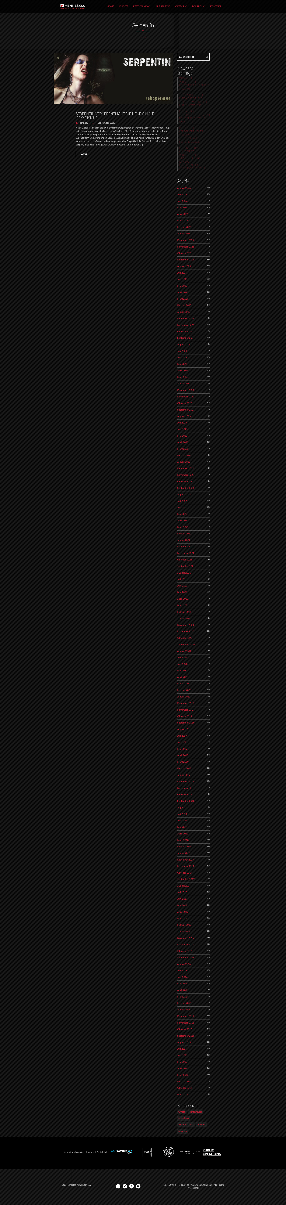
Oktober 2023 (184, 403)
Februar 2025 (184, 305)
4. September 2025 (105, 123)
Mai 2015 (182, 1062)
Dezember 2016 (185, 938)
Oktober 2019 (184, 716)
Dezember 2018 (185, 781)
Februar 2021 (184, 612)
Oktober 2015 (184, 1029)
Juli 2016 (182, 970)
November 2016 (185, 944)
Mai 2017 (182, 905)
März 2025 (183, 299)
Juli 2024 (182, 351)
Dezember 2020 (185, 625)
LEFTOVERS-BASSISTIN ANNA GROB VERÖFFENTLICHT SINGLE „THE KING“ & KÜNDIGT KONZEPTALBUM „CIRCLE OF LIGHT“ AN (192, 158)
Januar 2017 (183, 931)
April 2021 (182, 599)
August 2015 (184, 1042)
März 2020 (183, 683)
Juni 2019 (182, 742)
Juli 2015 (182, 1049)
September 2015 (186, 1036)
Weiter (84, 154)
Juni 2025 (182, 279)
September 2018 (186, 801)
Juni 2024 (182, 357)
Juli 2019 (182, 736)
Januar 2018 (183, 853)
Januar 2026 (183, 233)
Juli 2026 (182, 194)
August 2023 (184, 416)
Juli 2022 (182, 501)
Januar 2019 (183, 775)
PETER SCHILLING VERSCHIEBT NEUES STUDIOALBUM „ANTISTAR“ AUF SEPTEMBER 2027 (191, 135)
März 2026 (183, 220)
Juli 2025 (182, 273)
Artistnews (163, 6)
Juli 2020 (182, 657)
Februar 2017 (184, 925)
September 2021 (186, 566)
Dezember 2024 (185, 318)
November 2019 (185, 710)
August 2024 (184, 344)
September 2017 (186, 879)
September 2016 (186, 957)
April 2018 (182, 834)
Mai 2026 (182, 207)
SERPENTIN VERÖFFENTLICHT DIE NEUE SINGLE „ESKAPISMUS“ (115, 116)
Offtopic (181, 6)
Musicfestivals (185, 1124)
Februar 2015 (184, 1081)
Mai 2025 (182, 286)
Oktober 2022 (184, 481)
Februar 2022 (184, 534)
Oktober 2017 (184, 873)
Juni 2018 (182, 820)
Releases (182, 1131)
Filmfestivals (195, 1112)
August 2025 (184, 266)
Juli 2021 (182, 579)
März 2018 (183, 840)
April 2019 (182, 755)
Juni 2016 (182, 977)
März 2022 (183, 527)
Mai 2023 (182, 436)
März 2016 (183, 997)
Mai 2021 (182, 592)
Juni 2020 (182, 664)
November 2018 (185, 788)
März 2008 (183, 1094)
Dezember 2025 (185, 240)
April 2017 (182, 912)
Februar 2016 (184, 1003)
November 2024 (185, 325)
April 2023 (182, 442)
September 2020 (186, 644)
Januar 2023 (183, 462)
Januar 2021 (183, 618)
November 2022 (185, 475)
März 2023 (183, 449)
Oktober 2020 (184, 638)
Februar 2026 (184, 227)
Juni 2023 (182, 429)
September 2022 (186, 488)
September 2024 (186, 338)
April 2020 (182, 677)
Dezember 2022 (185, 468)
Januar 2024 (183, 383)
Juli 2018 (182, 814)
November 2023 (185, 397)
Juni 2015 (182, 1055)
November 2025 (185, 247)
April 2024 (182, 370)
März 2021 (183, 605)
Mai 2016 (182, 983)
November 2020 (185, 631)
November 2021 (185, 553)
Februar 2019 (184, 768)
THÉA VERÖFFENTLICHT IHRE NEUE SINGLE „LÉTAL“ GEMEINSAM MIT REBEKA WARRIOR (194, 100)
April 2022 (182, 520)
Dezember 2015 (185, 1016)
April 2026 (182, 214)
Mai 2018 (182, 827)
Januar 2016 (183, 1010)
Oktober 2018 (184, 794)
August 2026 (184, 188)
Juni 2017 (182, 899)
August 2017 (184, 886)
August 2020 (184, 651)
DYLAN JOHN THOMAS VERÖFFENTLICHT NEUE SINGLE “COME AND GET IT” (194, 116)
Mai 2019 (182, 749)
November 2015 (185, 1023)
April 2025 (182, 292)
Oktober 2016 (184, 951)
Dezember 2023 (185, 390)
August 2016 (184, 964)
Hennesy (83, 123)
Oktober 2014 (184, 1088)
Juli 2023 (182, 423)
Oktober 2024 (184, 331)
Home (110, 6)
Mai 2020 (182, 670)
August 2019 (184, 729)
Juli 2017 (182, 892)
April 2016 (182, 990)
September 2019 (186, 723)
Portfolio (198, 6)
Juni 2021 (182, 586)
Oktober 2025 (184, 253)
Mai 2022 (182, 514)
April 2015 (182, 1068)
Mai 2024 (182, 364)
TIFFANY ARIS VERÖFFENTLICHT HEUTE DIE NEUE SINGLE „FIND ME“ (194, 83)
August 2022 (184, 494)
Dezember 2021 (185, 546)
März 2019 (183, 762)
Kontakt (215, 6)
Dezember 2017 (185, 860)
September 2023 (186, 410)
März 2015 (183, 1075)
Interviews (183, 1118)
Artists (181, 1112)
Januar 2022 (183, 540)
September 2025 (186, 260)
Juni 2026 (182, 201)
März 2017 (183, 918)
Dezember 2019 (185, 703)
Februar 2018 (184, 846)
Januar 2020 (183, 697)
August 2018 (184, 807)
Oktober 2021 (184, 560)
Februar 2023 (184, 455)
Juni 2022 (182, 507)
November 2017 (185, 866)
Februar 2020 (184, 690)
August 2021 (184, 573)
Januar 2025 (183, 312)
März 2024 (183, 377)
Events (123, 6)
